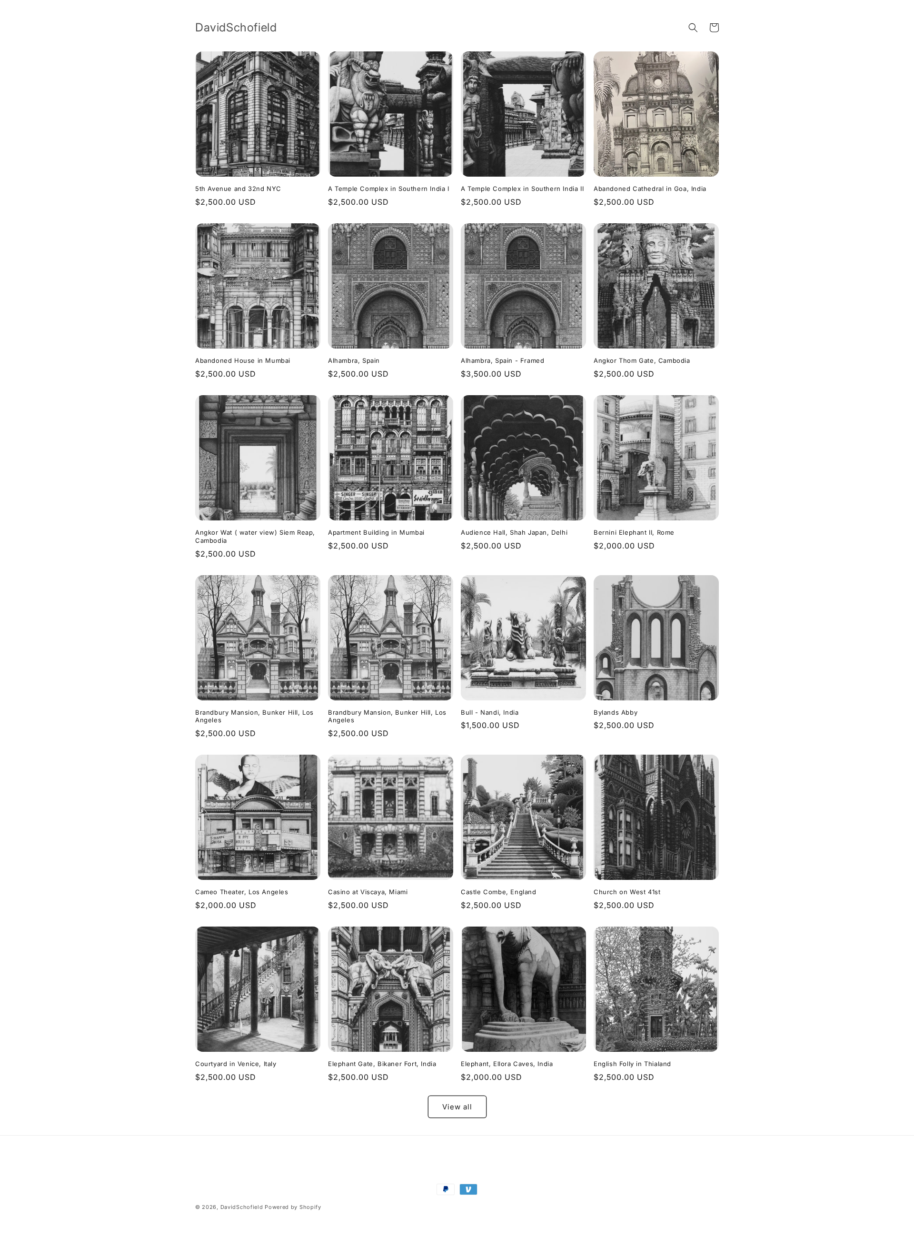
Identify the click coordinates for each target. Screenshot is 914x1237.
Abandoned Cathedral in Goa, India (650, 188)
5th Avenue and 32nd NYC (238, 188)
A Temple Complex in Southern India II (522, 188)
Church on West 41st (627, 892)
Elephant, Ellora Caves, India (507, 1063)
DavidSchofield (241, 1207)
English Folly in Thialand (632, 1063)
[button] (693, 27)
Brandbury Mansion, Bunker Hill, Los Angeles (254, 716)
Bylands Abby (615, 712)
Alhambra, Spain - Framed (502, 360)
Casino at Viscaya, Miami (367, 892)
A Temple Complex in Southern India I (388, 188)
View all (457, 1106)
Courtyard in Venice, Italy (236, 1063)
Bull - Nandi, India (489, 712)
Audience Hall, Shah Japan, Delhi (514, 532)
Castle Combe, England (498, 892)
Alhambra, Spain (354, 360)
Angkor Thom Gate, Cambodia (642, 360)
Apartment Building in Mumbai (376, 532)
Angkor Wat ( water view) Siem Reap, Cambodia (255, 536)
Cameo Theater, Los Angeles (241, 892)
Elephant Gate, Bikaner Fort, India (382, 1063)
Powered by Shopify (293, 1207)
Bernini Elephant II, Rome (634, 532)
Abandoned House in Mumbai (242, 360)
